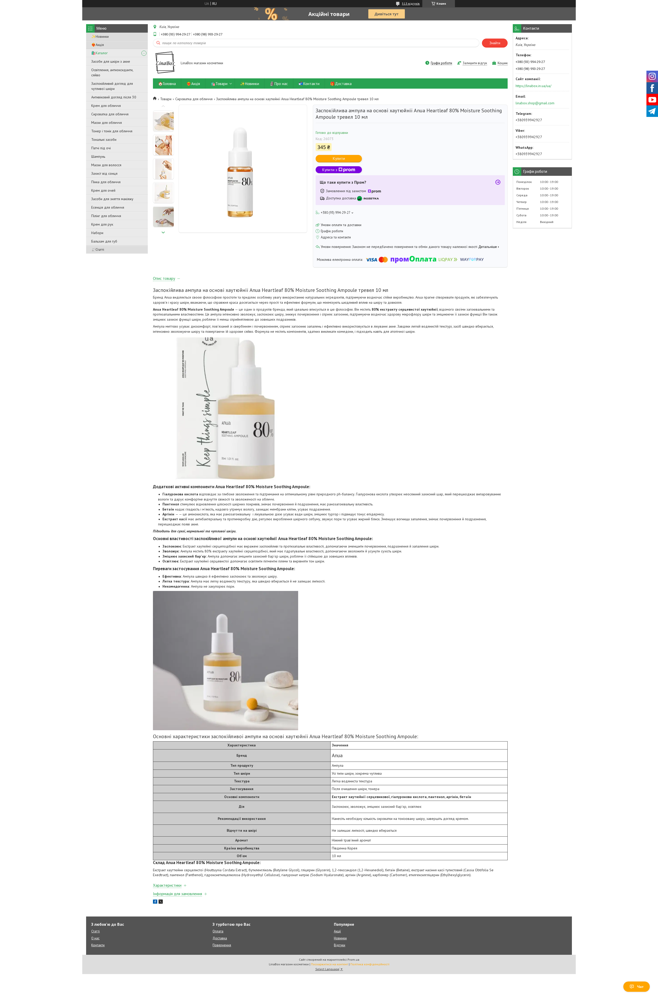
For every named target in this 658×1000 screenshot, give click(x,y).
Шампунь (98, 156)
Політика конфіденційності (369, 964)
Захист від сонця (104, 173)
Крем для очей (103, 190)
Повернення (222, 945)
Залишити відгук (475, 63)
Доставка (220, 938)
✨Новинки (100, 36)
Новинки (340, 938)
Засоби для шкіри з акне (110, 61)
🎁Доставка (341, 84)
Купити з (329, 169)
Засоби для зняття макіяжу (112, 199)
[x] (161, 902)
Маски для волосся (106, 165)
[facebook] (155, 902)
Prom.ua (353, 959)
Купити (339, 158)
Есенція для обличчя (107, 207)
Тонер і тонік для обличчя (111, 131)
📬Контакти (308, 84)
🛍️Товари (219, 84)
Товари (165, 99)
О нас (95, 938)
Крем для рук (102, 224)
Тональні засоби (103, 139)
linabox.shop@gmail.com (535, 103)
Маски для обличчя (106, 122)
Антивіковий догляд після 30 (113, 97)
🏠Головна (167, 84)
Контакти (98, 945)
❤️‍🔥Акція (97, 44)
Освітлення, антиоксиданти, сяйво (112, 72)
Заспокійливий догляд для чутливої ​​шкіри (112, 86)
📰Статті (97, 249)
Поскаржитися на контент (329, 964)
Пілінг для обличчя (106, 216)
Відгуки (339, 945)
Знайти (494, 43)
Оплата (218, 931)
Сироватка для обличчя (110, 114)
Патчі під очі (101, 148)
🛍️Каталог (99, 53)
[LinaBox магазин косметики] (164, 63)
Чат (640, 987)
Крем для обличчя (106, 105)
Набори (97, 232)
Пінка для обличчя (106, 182)
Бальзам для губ (104, 241)
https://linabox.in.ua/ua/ (533, 86)
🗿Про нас (279, 84)
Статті (95, 931)
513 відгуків (411, 3)
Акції (337, 931)
